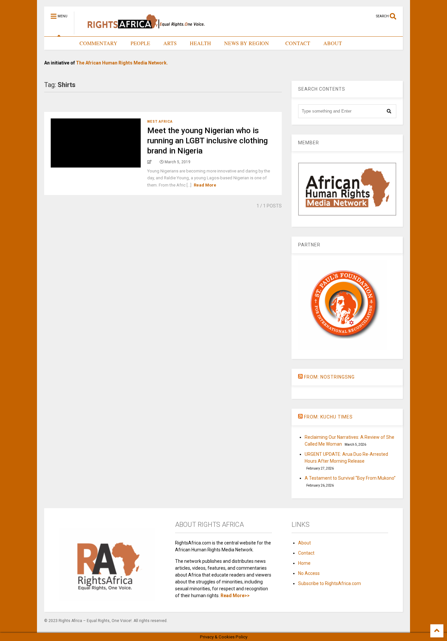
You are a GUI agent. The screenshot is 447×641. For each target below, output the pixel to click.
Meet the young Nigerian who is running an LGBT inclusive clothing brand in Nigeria (207, 140)
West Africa (160, 121)
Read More (205, 185)
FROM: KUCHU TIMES (328, 416)
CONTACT (297, 43)
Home (304, 563)
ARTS (170, 43)
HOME (58, 43)
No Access (309, 573)
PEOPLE (140, 43)
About (304, 542)
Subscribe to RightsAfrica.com (329, 583)
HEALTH (200, 43)
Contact (306, 553)
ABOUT (332, 43)
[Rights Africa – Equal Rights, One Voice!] (143, 31)
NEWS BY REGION (246, 43)
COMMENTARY (98, 43)
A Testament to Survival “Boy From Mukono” (350, 478)
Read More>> (235, 595)
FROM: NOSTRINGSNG (329, 377)
